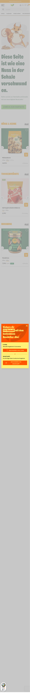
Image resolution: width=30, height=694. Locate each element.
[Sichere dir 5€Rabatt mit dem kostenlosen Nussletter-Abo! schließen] (26, 325)
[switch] (3, 690)
